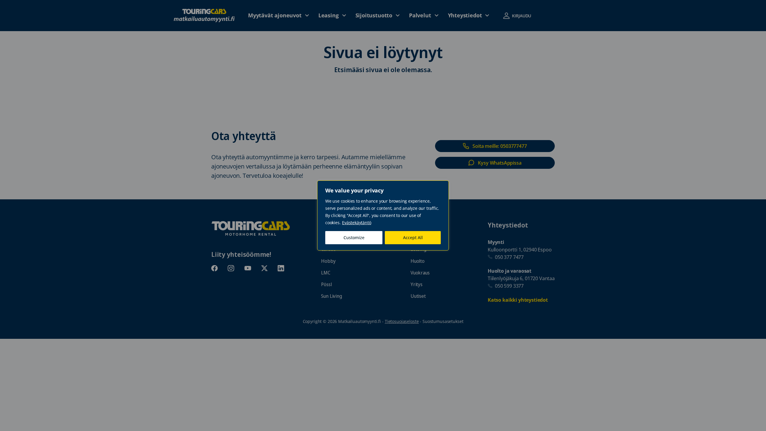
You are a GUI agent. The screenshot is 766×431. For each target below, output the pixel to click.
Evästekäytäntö (356, 222)
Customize (354, 237)
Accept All (413, 237)
